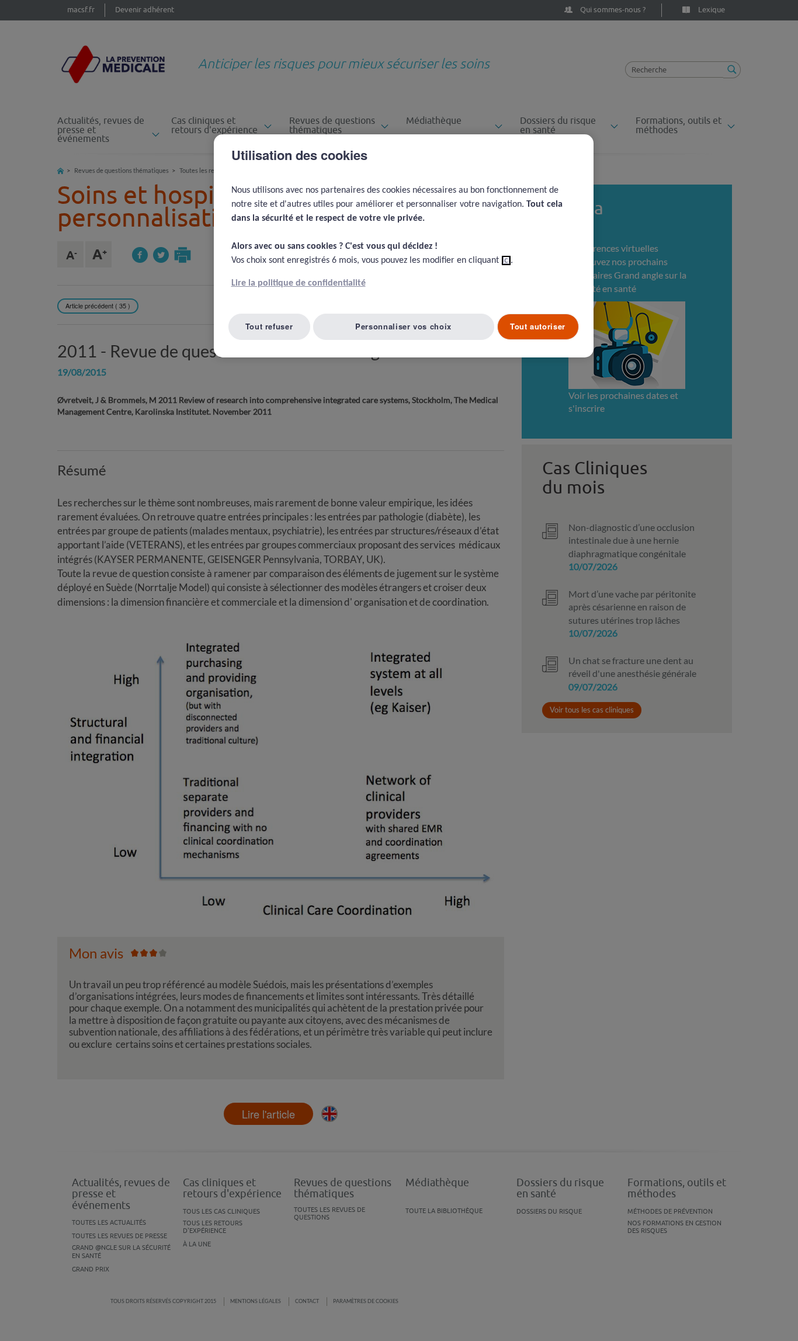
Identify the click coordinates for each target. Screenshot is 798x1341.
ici (506, 260)
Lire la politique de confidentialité (298, 283)
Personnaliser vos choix (403, 326)
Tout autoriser (537, 326)
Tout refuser (269, 326)
